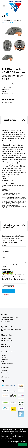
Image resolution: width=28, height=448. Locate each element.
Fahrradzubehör (8, 20)
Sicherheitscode (6, 269)
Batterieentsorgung (7, 363)
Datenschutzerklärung (9, 285)
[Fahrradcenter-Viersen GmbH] (15, 6)
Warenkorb (4, 370)
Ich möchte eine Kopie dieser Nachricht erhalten (11, 265)
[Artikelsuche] (2, 16)
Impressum (4, 357)
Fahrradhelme (17, 20)
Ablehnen (23, 442)
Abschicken (8, 291)
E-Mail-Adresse (5, 251)
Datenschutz (4, 359)
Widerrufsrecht (5, 377)
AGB (2, 361)
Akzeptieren (22, 445)
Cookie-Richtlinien (7, 438)
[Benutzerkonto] (4, 16)
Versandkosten (5, 375)
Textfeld (4, 257)
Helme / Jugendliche (8, 22)
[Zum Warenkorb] (7, 16)
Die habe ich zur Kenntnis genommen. (11, 285)
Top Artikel (4, 373)
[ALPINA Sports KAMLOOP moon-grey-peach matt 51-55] (13, 32)
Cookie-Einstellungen (12, 442)
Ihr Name (4, 245)
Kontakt (3, 355)
